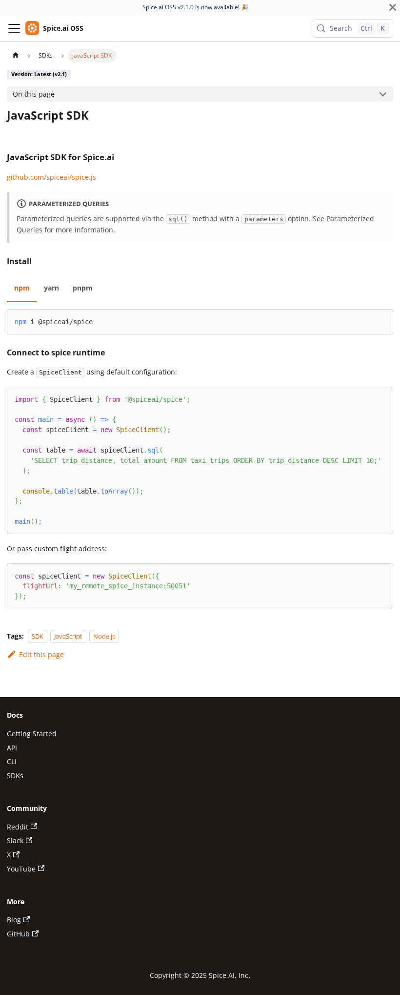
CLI (12, 761)
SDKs (15, 775)
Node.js (104, 636)
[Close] (392, 7)
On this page (34, 94)
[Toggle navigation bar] (14, 28)
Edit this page (41, 654)
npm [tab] (22, 287)
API (12, 747)
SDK (37, 636)
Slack (15, 840)
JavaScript (68, 636)
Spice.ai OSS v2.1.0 (168, 7)
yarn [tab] (51, 287)
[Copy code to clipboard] (382, 320)
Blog (14, 919)
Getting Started (32, 733)
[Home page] (15, 55)
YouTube (21, 868)
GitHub (18, 933)
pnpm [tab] (83, 287)
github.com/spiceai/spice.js (51, 177)
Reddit (17, 826)
